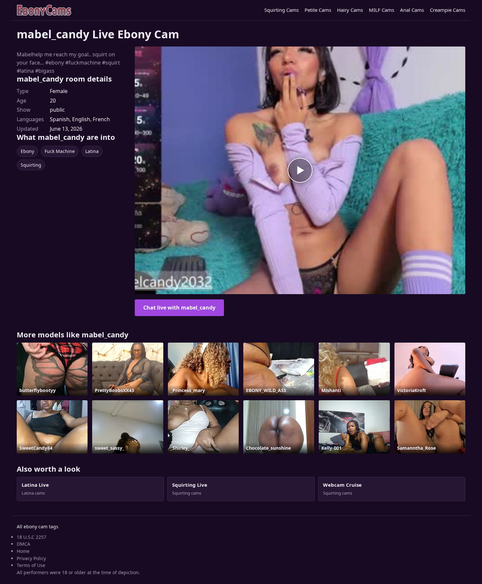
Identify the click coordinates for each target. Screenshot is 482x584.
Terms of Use (31, 565)
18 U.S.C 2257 (31, 537)
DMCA (23, 544)
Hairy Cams (350, 10)
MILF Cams (381, 10)
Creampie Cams (447, 10)
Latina (92, 151)
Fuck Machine (60, 151)
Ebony (27, 151)
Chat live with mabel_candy (179, 307)
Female (59, 91)
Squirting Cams (281, 10)
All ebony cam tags (37, 526)
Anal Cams (412, 10)
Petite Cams (318, 10)
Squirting (31, 165)
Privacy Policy (31, 558)
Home (23, 551)
